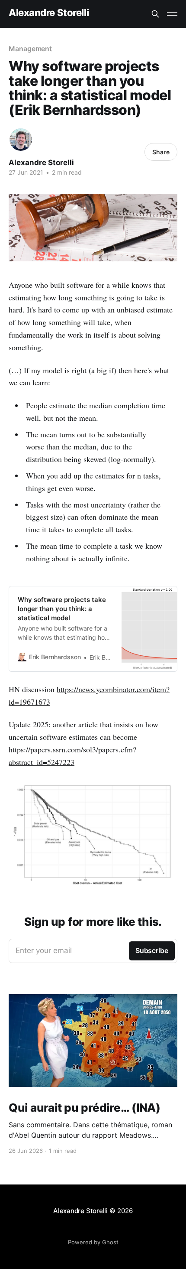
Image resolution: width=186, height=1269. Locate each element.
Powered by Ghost (93, 1242)
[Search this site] (155, 14)
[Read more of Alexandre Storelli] (21, 139)
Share (161, 152)
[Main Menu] (172, 13)
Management (30, 48)
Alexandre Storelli (49, 12)
